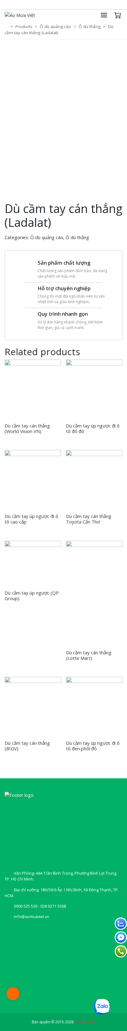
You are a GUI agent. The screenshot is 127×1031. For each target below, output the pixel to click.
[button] (107, 15)
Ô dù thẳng (77, 237)
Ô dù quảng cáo (46, 237)
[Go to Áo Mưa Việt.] (7, 26)
